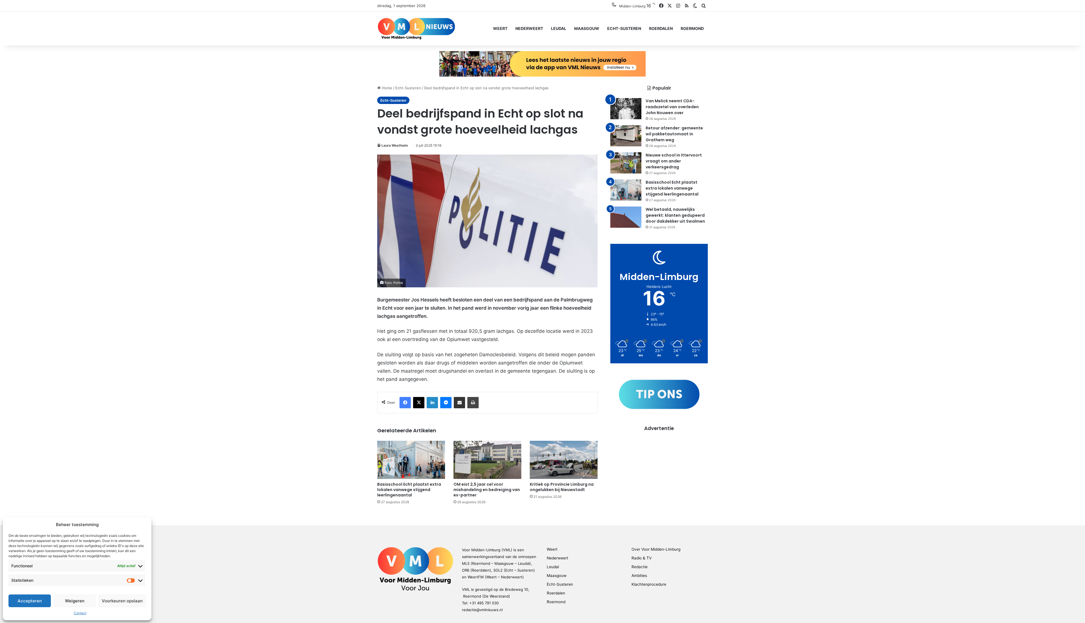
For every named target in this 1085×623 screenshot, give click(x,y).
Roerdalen (661, 28)
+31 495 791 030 (484, 603)
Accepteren (30, 601)
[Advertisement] (659, 471)
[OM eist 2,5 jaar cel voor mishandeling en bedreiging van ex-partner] (487, 460)
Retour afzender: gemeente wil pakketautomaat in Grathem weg (674, 134)
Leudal (558, 28)
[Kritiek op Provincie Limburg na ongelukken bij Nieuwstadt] (564, 460)
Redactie (640, 567)
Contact (80, 613)
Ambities (639, 575)
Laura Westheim (394, 145)
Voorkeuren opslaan (122, 601)
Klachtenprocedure (649, 584)
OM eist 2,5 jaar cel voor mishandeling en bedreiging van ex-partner (486, 489)
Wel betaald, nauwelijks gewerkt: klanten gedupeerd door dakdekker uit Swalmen (675, 215)
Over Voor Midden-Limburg (656, 549)
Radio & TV (642, 558)
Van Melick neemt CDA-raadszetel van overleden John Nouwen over (672, 107)
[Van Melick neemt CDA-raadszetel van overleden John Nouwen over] (625, 108)
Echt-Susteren (624, 28)
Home (386, 88)
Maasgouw (586, 28)
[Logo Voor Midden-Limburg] (416, 28)
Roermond (692, 28)
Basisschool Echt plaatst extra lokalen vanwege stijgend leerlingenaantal (409, 489)
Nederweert (529, 28)
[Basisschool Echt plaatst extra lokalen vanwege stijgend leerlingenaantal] (411, 460)
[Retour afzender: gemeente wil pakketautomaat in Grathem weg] (625, 135)
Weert (500, 28)
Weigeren (74, 601)
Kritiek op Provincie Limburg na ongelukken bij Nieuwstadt (562, 486)
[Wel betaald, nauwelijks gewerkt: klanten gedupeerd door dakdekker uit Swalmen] (625, 217)
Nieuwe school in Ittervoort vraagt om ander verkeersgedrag (674, 161)
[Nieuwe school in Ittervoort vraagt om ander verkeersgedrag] (625, 162)
